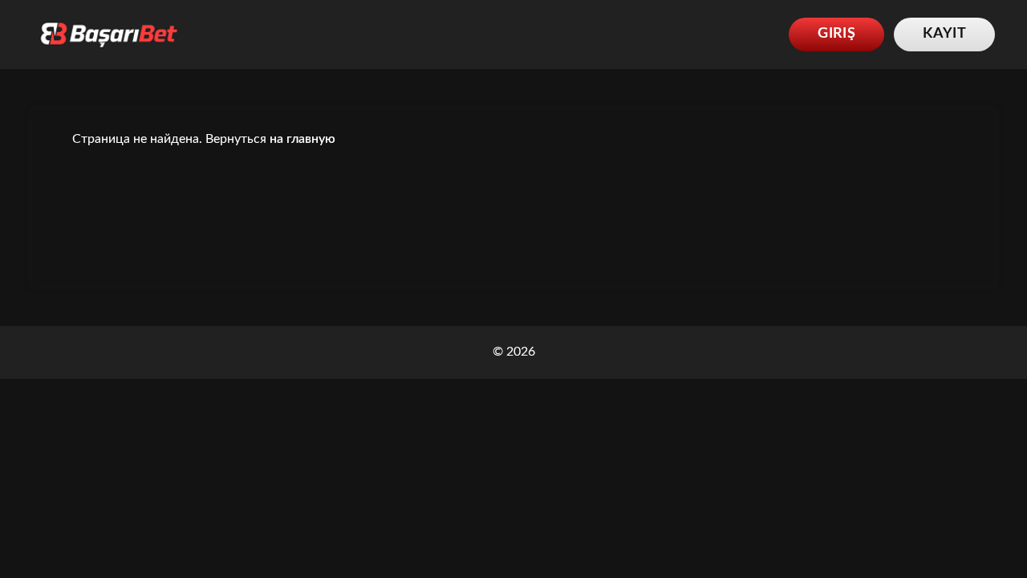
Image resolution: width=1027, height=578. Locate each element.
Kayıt (944, 33)
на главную (302, 138)
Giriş (836, 33)
